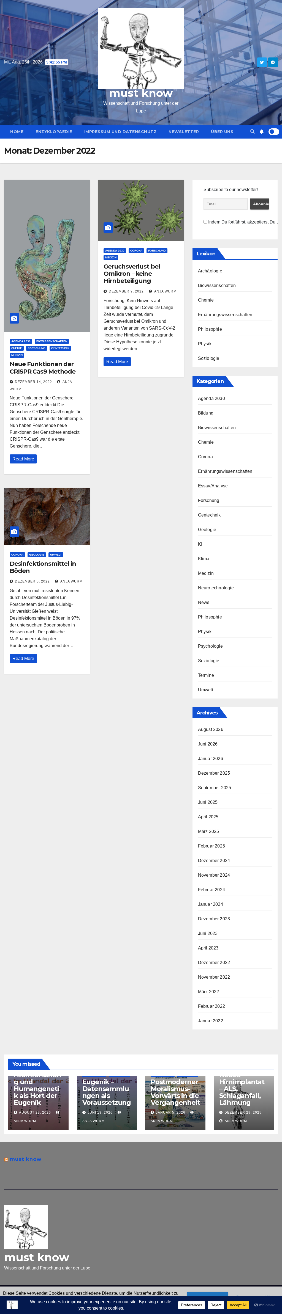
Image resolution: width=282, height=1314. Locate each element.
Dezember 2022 (214, 962)
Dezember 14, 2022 (33, 382)
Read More (23, 459)
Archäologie (210, 271)
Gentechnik (60, 348)
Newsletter (184, 131)
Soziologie (208, 358)
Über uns (222, 131)
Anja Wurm (165, 291)
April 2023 (208, 948)
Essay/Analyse (213, 486)
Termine (206, 675)
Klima (204, 558)
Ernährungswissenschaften (225, 314)
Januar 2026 (210, 758)
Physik (205, 343)
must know (141, 93)
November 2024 (214, 875)
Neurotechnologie (216, 588)
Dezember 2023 (214, 919)
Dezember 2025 (214, 773)
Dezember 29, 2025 (243, 1112)
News (204, 602)
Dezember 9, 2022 (126, 291)
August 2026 (210, 729)
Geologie (36, 554)
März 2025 (208, 831)
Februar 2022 (211, 1006)
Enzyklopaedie (54, 131)
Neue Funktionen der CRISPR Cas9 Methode (42, 367)
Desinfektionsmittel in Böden (43, 567)
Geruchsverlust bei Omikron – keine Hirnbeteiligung (131, 274)
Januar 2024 (210, 904)
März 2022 (208, 991)
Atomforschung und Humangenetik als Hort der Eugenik (37, 1088)
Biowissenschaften (51, 341)
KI (200, 544)
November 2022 (214, 977)
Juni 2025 (208, 802)
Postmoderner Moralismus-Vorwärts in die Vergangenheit (175, 1092)
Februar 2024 (211, 889)
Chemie (16, 348)
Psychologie (210, 646)
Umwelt (56, 554)
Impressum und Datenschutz (120, 131)
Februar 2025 (211, 846)
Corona (136, 250)
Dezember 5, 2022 (32, 581)
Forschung (36, 348)
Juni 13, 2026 (100, 1112)
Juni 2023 (208, 933)
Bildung (205, 413)
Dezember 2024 (214, 860)
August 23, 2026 (35, 1112)
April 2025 (208, 817)
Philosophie (210, 329)
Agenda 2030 (21, 341)
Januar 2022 (210, 1020)
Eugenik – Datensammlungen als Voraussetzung (106, 1092)
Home (16, 131)
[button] (252, 131)
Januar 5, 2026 (170, 1112)
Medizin (17, 355)
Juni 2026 (208, 744)
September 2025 (214, 787)
